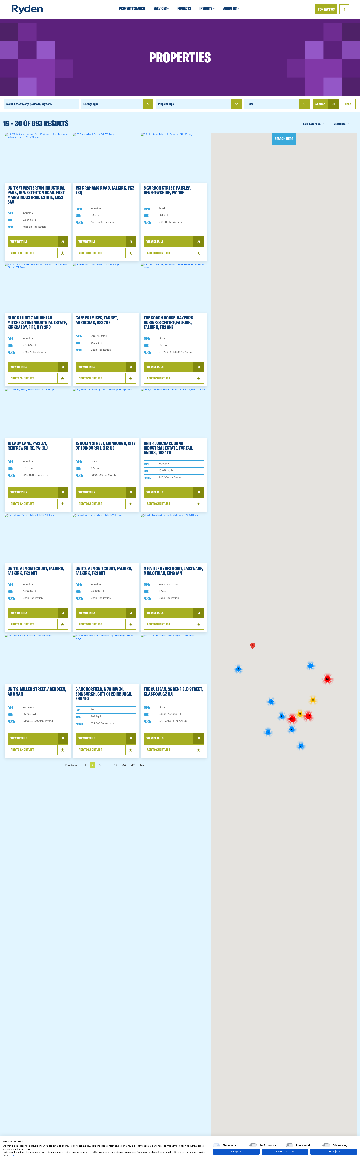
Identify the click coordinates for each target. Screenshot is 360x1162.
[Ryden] (27, 9)
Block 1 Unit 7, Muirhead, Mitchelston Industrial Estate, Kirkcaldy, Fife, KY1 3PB (37, 322)
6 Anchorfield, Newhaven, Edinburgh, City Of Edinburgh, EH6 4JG (104, 693)
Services (160, 8)
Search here (284, 138)
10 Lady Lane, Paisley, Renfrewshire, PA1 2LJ (28, 445)
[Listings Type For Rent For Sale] (117, 104)
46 (124, 765)
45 (115, 765)
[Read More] (38, 158)
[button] (252, 646)
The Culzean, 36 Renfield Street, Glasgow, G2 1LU (173, 691)
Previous (71, 765)
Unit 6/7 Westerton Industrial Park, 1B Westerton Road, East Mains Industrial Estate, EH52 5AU (36, 195)
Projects (184, 8)
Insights (206, 8)
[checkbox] (216, 1145)
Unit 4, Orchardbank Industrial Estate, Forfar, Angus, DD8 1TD (168, 447)
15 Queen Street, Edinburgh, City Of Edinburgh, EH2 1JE (106, 445)
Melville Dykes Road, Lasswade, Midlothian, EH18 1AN (173, 570)
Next (143, 765)
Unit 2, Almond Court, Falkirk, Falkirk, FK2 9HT (104, 570)
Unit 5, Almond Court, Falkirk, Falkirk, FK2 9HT (36, 570)
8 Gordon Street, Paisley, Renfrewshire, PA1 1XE (167, 190)
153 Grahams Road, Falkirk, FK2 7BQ (105, 190)
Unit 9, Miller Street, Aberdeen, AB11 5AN (37, 691)
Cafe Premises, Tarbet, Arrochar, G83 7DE (97, 320)
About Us (230, 8)
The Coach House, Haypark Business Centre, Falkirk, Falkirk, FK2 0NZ (168, 322)
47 (133, 765)
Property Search (132, 8)
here (12, 1155)
